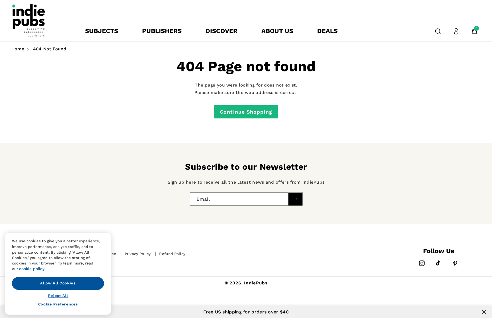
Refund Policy (172, 254)
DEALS (327, 30)
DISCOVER (221, 30)
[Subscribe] (295, 199)
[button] (438, 31)
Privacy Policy (138, 254)
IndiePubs (256, 283)
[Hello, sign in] (456, 31)
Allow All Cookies (57, 283)
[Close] (484, 312)
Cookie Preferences (58, 304)
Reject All (58, 295)
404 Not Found (50, 49)
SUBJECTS (101, 30)
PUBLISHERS (162, 30)
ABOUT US (277, 30)
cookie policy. (32, 268)
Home (17, 49)
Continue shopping (246, 112)
